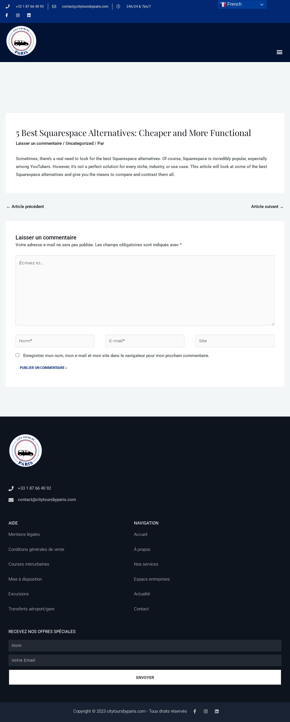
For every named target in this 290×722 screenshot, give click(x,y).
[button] (279, 51)
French (234, 4)
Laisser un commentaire (39, 143)
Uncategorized (79, 143)
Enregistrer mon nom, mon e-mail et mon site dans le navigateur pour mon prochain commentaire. (116, 355)
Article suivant (267, 206)
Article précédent (25, 206)
